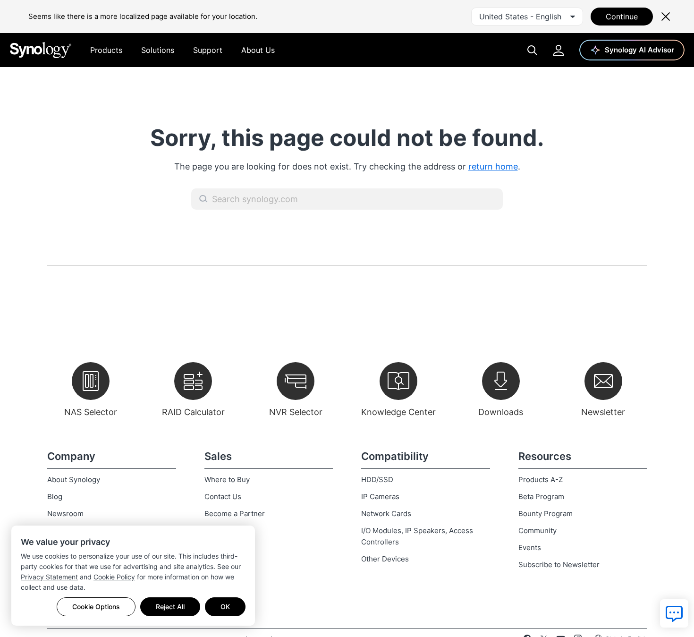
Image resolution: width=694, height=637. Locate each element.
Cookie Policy (114, 577)
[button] (203, 199)
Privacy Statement (49, 577)
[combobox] (527, 16)
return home (493, 166)
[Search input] (347, 199)
